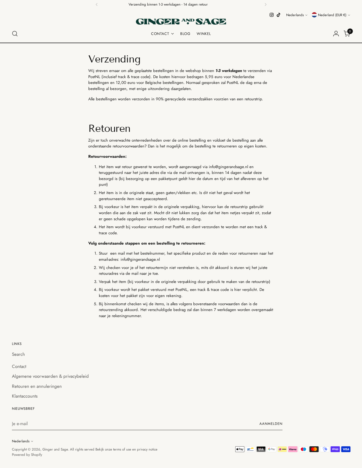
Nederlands (295, 14)
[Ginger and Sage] (181, 22)
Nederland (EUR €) (332, 14)
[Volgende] (265, 4)
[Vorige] (97, 4)
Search (18, 354)
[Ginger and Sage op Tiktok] (278, 14)
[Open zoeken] (15, 33)
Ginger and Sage (55, 449)
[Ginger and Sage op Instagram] (271, 14)
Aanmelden (270, 423)
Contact (19, 366)
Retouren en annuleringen (37, 386)
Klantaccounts (25, 396)
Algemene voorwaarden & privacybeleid (50, 376)
